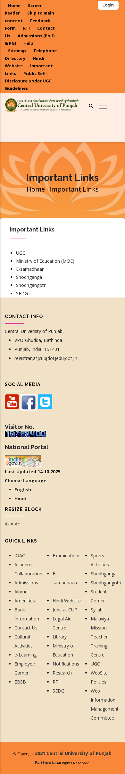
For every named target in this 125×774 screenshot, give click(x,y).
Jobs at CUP (65, 610)
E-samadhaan (31, 269)
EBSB (20, 682)
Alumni (21, 592)
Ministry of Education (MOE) (45, 261)
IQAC (19, 555)
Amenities (24, 601)
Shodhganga (29, 277)
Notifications (66, 664)
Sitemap (17, 50)
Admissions (26, 583)
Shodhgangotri (31, 285)
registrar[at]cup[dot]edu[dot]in (45, 358)
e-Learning (25, 655)
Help (28, 43)
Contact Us (26, 628)
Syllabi (97, 610)
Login (108, 5)
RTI (26, 28)
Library (60, 637)
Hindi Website (67, 601)
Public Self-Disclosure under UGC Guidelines (28, 81)
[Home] (42, 104)
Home (14, 5)
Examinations (66, 555)
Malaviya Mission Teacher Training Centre (100, 637)
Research (63, 673)
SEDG (22, 293)
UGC (20, 253)
